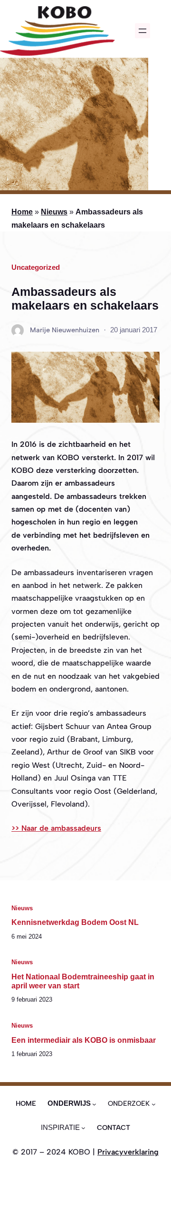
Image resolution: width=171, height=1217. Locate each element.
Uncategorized (35, 267)
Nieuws (54, 211)
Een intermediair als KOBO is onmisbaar (83, 1040)
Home (22, 211)
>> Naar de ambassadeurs (56, 828)
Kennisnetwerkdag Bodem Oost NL (75, 922)
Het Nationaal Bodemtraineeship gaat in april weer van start (82, 981)
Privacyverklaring (128, 1151)
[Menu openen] (142, 30)
